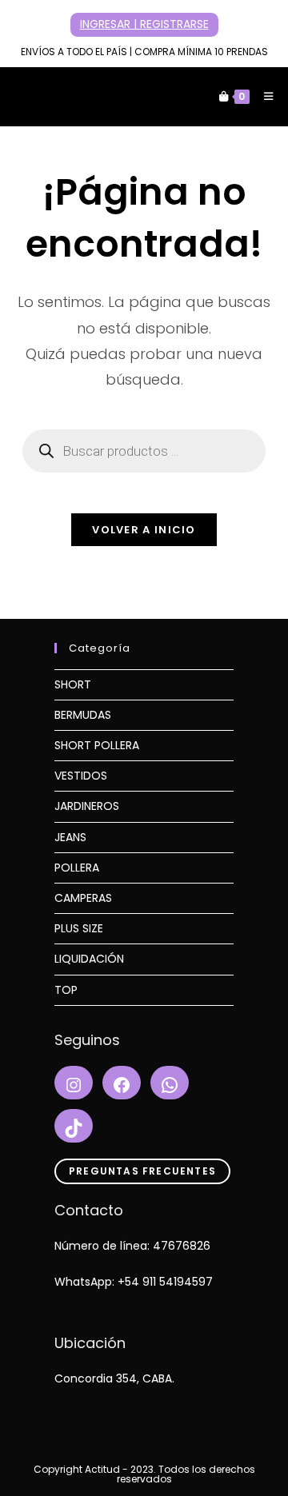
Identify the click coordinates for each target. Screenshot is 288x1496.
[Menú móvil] (263, 96)
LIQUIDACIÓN (89, 959)
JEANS (70, 837)
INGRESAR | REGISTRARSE (144, 24)
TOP (66, 990)
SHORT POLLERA (96, 745)
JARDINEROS (86, 806)
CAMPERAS (83, 898)
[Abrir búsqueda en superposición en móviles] (144, 451)
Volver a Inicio (144, 529)
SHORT (72, 684)
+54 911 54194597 (165, 1282)
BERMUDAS (82, 715)
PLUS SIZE (78, 928)
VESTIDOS (80, 776)
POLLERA (76, 868)
